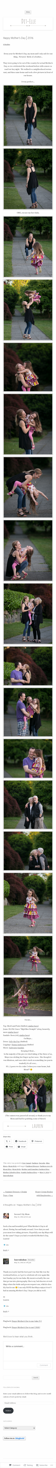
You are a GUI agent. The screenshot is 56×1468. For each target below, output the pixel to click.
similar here (33, 1026)
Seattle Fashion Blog (29, 1172)
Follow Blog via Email (11, 1387)
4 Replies (6, 44)
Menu (28, 12)
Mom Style (12, 1166)
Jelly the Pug (14, 1041)
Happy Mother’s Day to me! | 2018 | (26, 1327)
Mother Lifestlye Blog (11, 1172)
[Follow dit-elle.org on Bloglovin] (14, 1440)
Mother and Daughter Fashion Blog (35, 1169)
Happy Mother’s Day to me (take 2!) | (27, 1321)
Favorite (42, 1163)
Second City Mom (22, 1214)
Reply (5, 1250)
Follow (8, 1411)
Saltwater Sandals (16, 1048)
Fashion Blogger (32, 1166)
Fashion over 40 (46, 1166)
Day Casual (26, 1163)
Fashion (35, 1163)
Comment (44, 1365)
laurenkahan (8, 1176)
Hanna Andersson (19, 1045)
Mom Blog (7, 1169)
